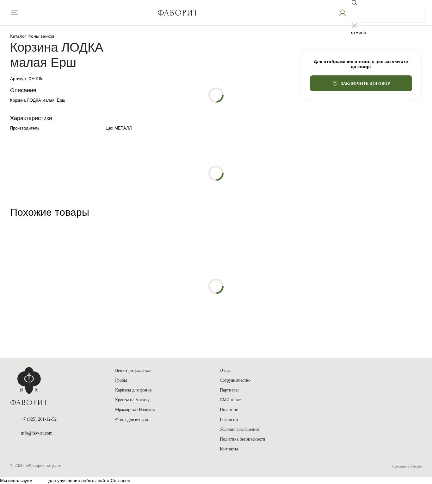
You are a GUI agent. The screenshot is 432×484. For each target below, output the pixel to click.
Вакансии (229, 419)
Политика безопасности (242, 439)
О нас (225, 370)
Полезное (229, 409)
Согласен (120, 480)
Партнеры (229, 390)
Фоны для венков (131, 419)
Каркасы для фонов (133, 390)
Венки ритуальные (133, 370)
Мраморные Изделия (135, 409)
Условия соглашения (239, 429)
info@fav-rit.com (36, 433)
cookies (40, 480)
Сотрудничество (235, 380)
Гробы (121, 380)
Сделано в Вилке (407, 466)
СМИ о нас (230, 400)
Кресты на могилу (132, 400)
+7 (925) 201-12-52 (39, 419)
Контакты (229, 449)
